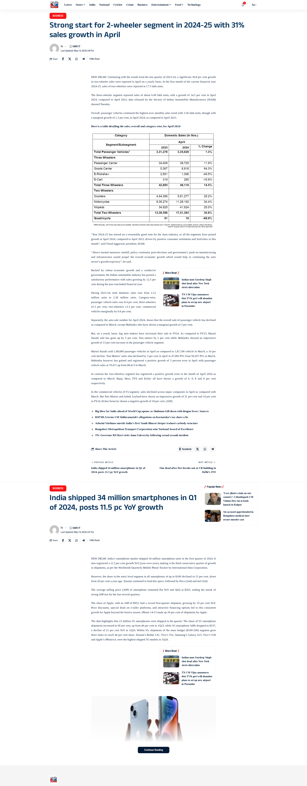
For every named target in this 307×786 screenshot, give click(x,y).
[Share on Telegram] (83, 59)
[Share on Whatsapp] (76, 59)
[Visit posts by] (54, 48)
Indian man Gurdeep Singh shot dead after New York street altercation (196, 283)
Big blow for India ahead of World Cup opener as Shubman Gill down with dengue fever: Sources (152, 411)
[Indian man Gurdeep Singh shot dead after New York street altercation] (171, 283)
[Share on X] (70, 59)
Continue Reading (153, 749)
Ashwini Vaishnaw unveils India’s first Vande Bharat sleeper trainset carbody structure (146, 423)
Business (58, 15)
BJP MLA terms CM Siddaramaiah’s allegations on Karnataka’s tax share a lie (141, 417)
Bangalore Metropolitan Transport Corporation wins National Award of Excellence (144, 429)
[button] (247, 4)
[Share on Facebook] (63, 59)
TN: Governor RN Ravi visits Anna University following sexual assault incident (141, 435)
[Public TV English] (54, 5)
